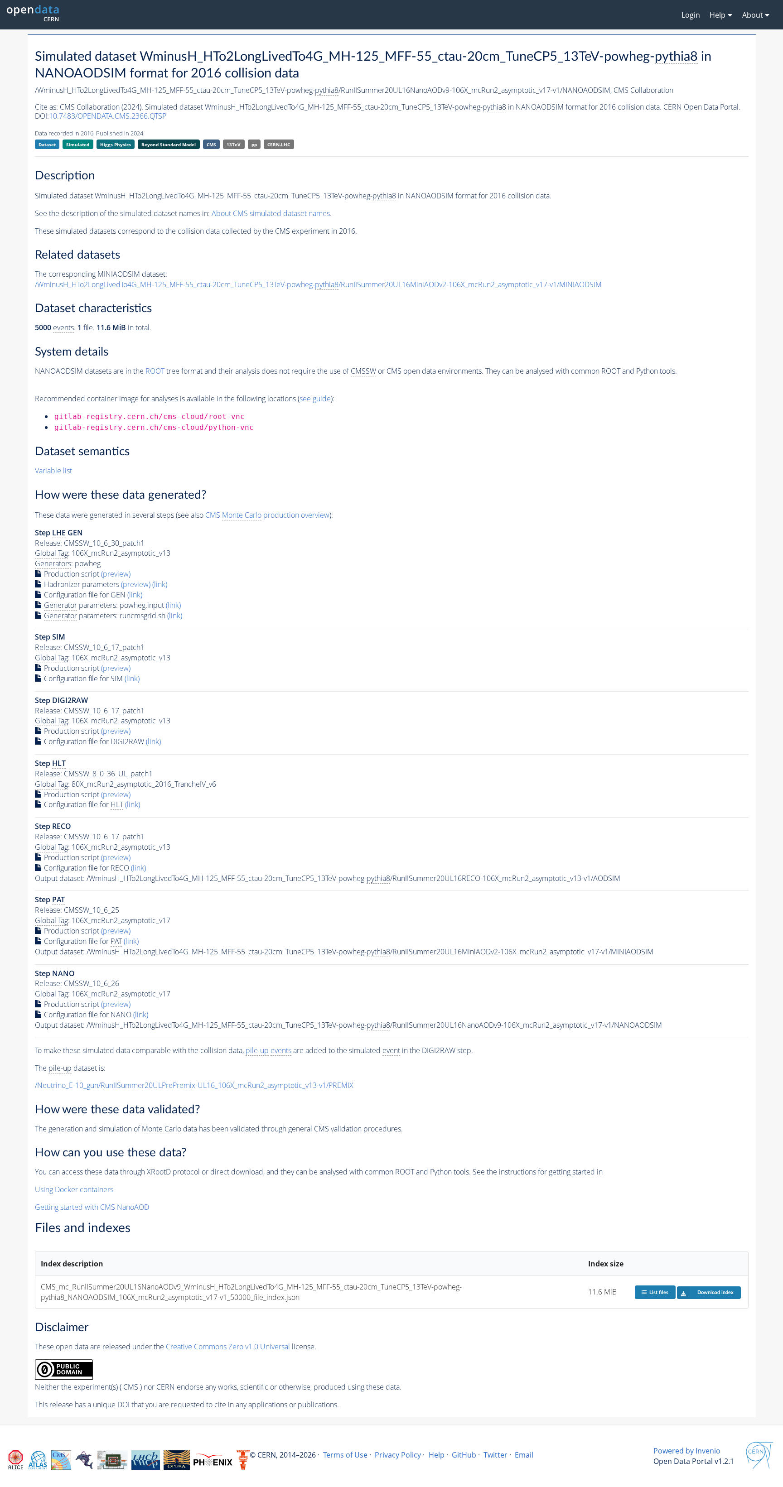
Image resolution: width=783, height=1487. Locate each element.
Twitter (495, 1455)
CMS (211, 144)
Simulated (77, 144)
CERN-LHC (278, 144)
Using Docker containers (74, 1189)
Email (524, 1455)
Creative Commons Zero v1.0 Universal (228, 1347)
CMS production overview (267, 515)
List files (658, 1292)
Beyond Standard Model (168, 144)
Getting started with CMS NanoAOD (92, 1207)
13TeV (234, 144)
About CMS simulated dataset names (271, 213)
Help (437, 1455)
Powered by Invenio (686, 1451)
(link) (159, 584)
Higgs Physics (115, 144)
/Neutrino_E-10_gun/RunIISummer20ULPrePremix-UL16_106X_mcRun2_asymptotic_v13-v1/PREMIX (194, 1085)
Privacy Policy (398, 1455)
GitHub (464, 1455)
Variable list (53, 471)
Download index (715, 1292)
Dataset (47, 144)
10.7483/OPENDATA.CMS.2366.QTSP (107, 116)
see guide (315, 399)
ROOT (154, 371)
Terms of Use (345, 1455)
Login (691, 15)
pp (254, 144)
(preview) (115, 574)
